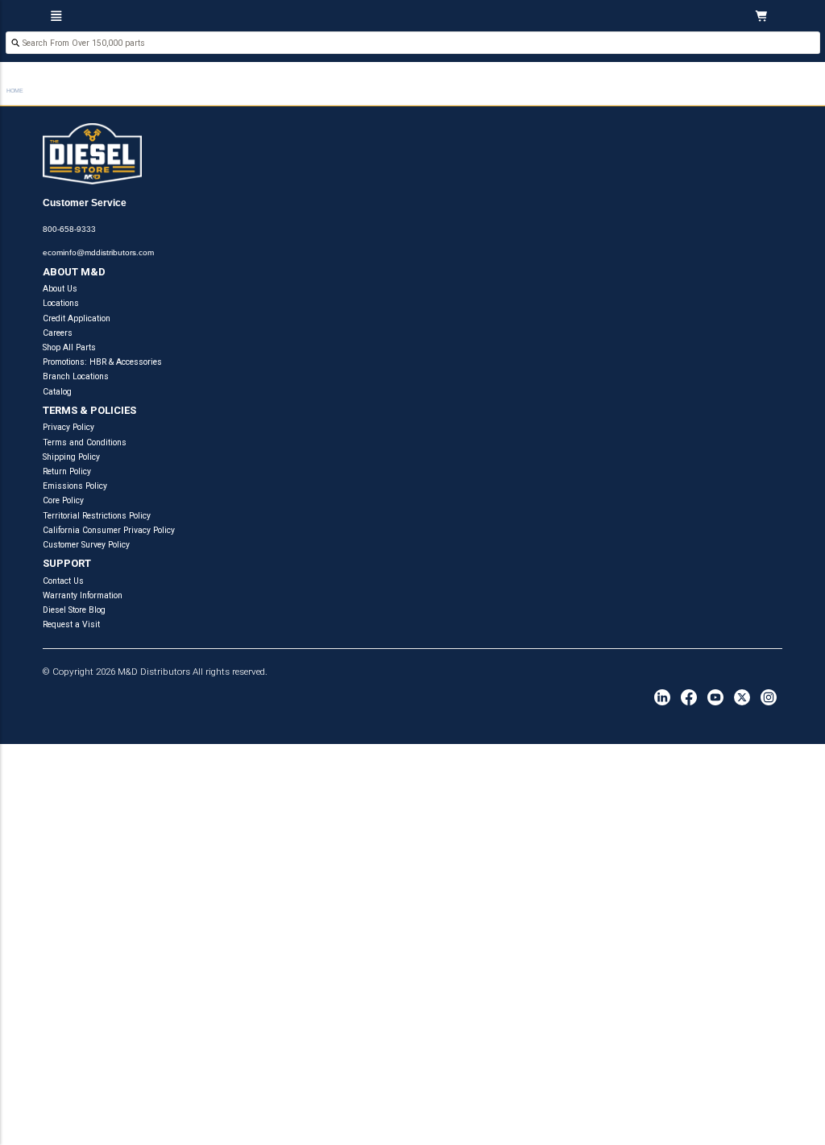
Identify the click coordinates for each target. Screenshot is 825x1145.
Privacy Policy (68, 427)
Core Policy (63, 500)
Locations (61, 303)
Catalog (57, 391)
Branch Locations (76, 376)
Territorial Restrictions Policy (97, 515)
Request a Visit (71, 624)
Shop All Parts (69, 347)
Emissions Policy (75, 486)
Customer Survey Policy (86, 544)
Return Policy (67, 471)
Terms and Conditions (84, 442)
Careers (58, 333)
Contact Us (63, 581)
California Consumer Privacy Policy (109, 530)
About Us (60, 288)
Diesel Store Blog (74, 610)
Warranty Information (82, 595)
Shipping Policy (71, 457)
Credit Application (76, 318)
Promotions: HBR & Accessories (102, 362)
